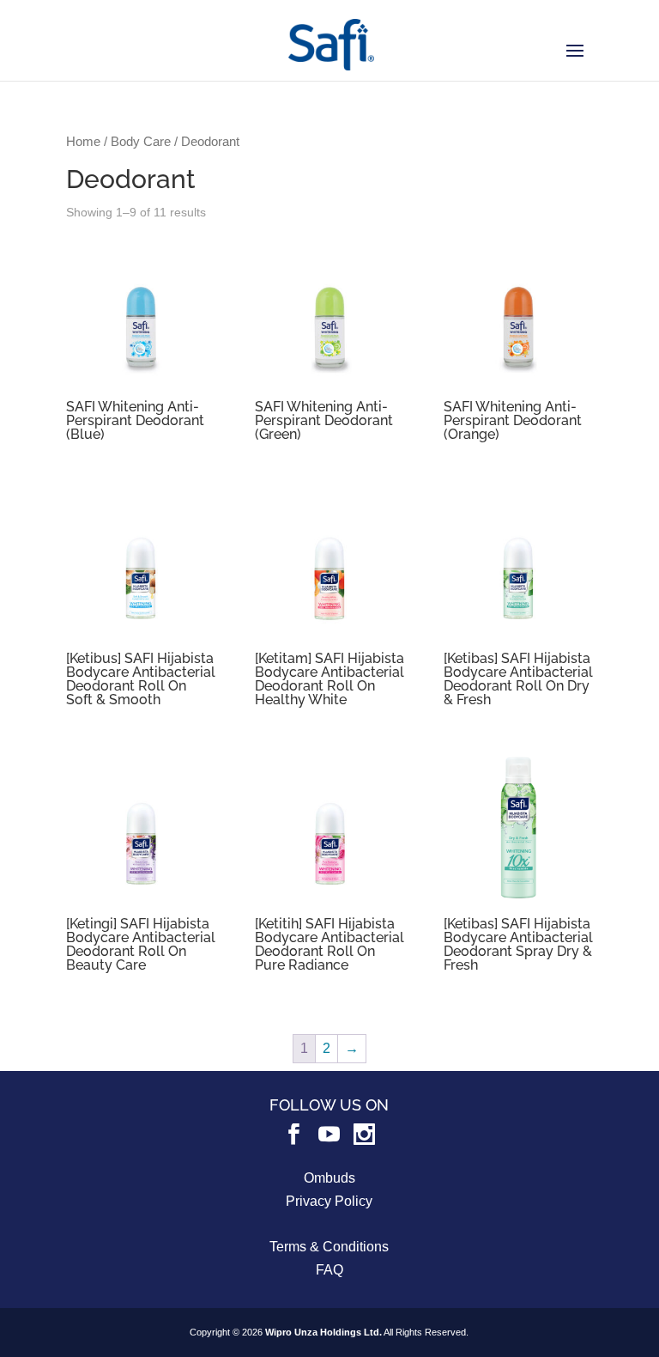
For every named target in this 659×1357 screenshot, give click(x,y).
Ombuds (329, 1178)
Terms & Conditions (329, 1246)
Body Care (141, 142)
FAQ (329, 1270)
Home (83, 142)
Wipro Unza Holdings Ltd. (323, 1332)
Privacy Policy (329, 1201)
